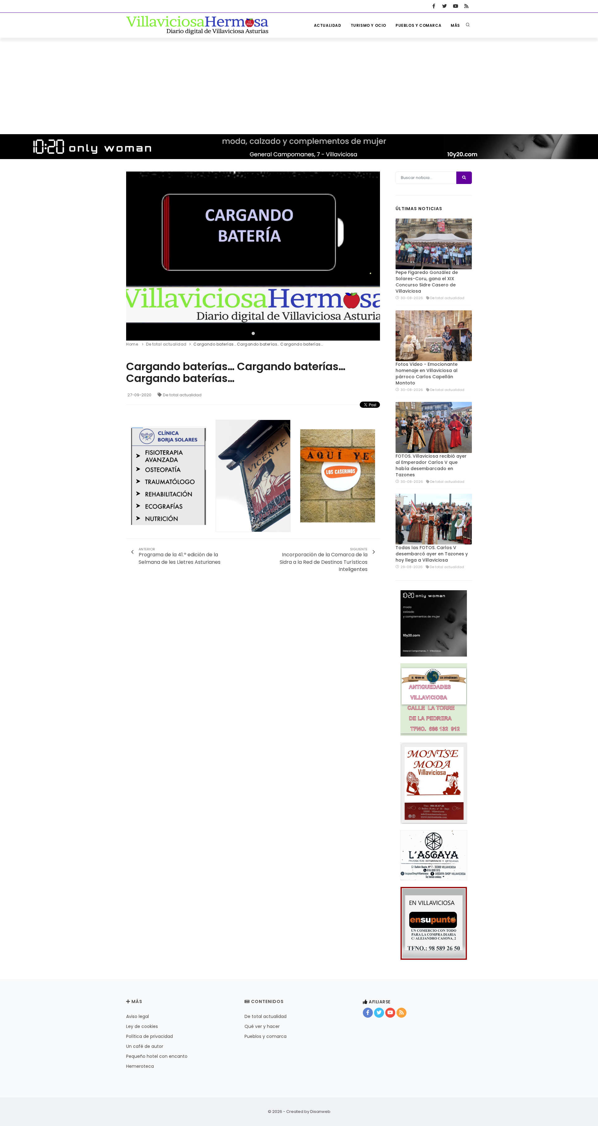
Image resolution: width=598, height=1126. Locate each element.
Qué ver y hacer (262, 1026)
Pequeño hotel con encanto (156, 1056)
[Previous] (132, 255)
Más (455, 25)
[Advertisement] (299, 84)
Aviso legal (137, 1016)
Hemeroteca (140, 1066)
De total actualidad (182, 395)
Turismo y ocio (368, 25)
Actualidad (327, 25)
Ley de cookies (142, 1026)
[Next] (374, 255)
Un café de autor (144, 1046)
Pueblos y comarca (418, 25)
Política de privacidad (149, 1036)
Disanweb (320, 1111)
